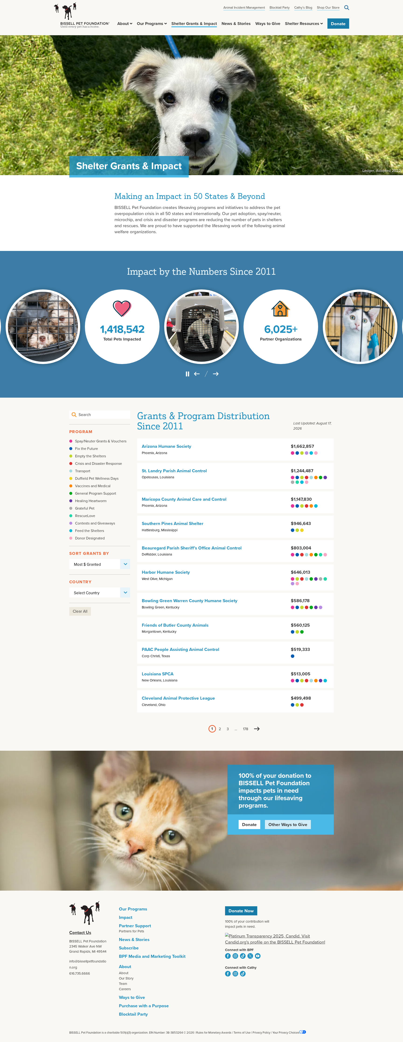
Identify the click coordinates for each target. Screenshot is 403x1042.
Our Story (126, 978)
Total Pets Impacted (122, 339)
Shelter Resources (302, 23)
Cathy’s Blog (303, 7)
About (123, 23)
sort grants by (89, 553)
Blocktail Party (280, 7)
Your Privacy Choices (285, 1032)
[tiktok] (243, 956)
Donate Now (241, 910)
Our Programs (150, 23)
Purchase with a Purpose (144, 1005)
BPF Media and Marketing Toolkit (152, 956)
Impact (125, 917)
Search (346, 7)
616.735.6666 (79, 973)
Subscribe (129, 948)
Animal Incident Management (244, 7)
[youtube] (258, 956)
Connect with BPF (239, 949)
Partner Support (135, 925)
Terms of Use (241, 1032)
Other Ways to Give (287, 824)
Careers (125, 988)
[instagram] (235, 956)
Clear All (80, 611)
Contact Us (80, 932)
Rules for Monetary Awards (213, 1032)
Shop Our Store (328, 7)
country (80, 582)
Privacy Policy (261, 1032)
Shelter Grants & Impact (194, 23)
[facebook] (228, 956)
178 (245, 728)
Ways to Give (267, 23)
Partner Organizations (281, 339)
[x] (250, 956)
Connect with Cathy (241, 967)
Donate (338, 23)
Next (257, 729)
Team (123, 983)
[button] (131, 23)
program (80, 432)
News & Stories (236, 23)
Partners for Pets (131, 931)
